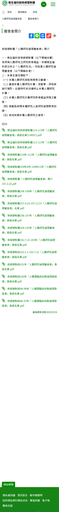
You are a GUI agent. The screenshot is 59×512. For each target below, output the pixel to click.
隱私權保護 (9, 495)
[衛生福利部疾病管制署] (19, 3)
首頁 (9, 12)
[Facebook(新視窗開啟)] (31, 35)
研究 (35, 12)
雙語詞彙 (35, 500)
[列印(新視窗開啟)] (42, 35)
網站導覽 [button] (8, 484)
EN (44, 4)
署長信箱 (8, 505)
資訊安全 (22, 495)
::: (3, 25)
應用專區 (22, 12)
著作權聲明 (36, 495)
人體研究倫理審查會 (12, 18)
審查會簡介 (33, 18)
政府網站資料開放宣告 (15, 500)
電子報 (46, 500)
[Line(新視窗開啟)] (37, 35)
